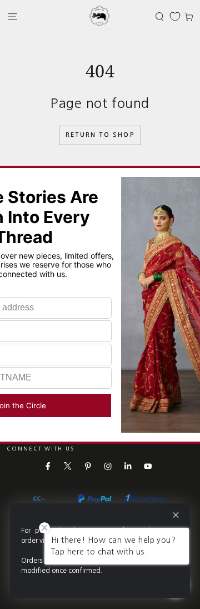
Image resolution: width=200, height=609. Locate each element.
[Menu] (12, 16)
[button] (159, 16)
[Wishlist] (175, 17)
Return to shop (100, 135)
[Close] (176, 515)
